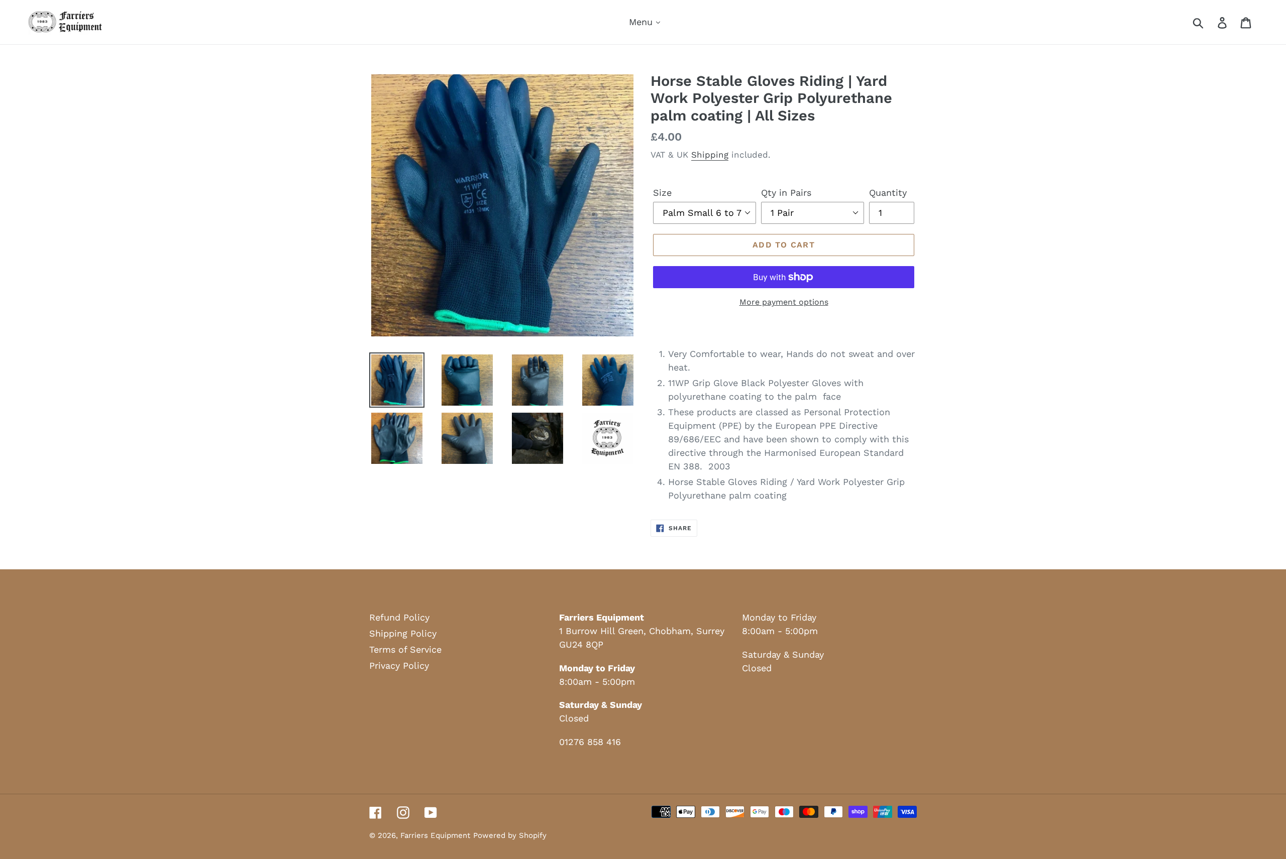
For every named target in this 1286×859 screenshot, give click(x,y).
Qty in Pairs (786, 192)
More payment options (783, 302)
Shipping (709, 155)
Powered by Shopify (510, 835)
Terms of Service (405, 649)
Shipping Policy (403, 633)
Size (662, 192)
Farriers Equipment (435, 835)
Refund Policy (399, 617)
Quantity (888, 192)
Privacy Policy (399, 665)
